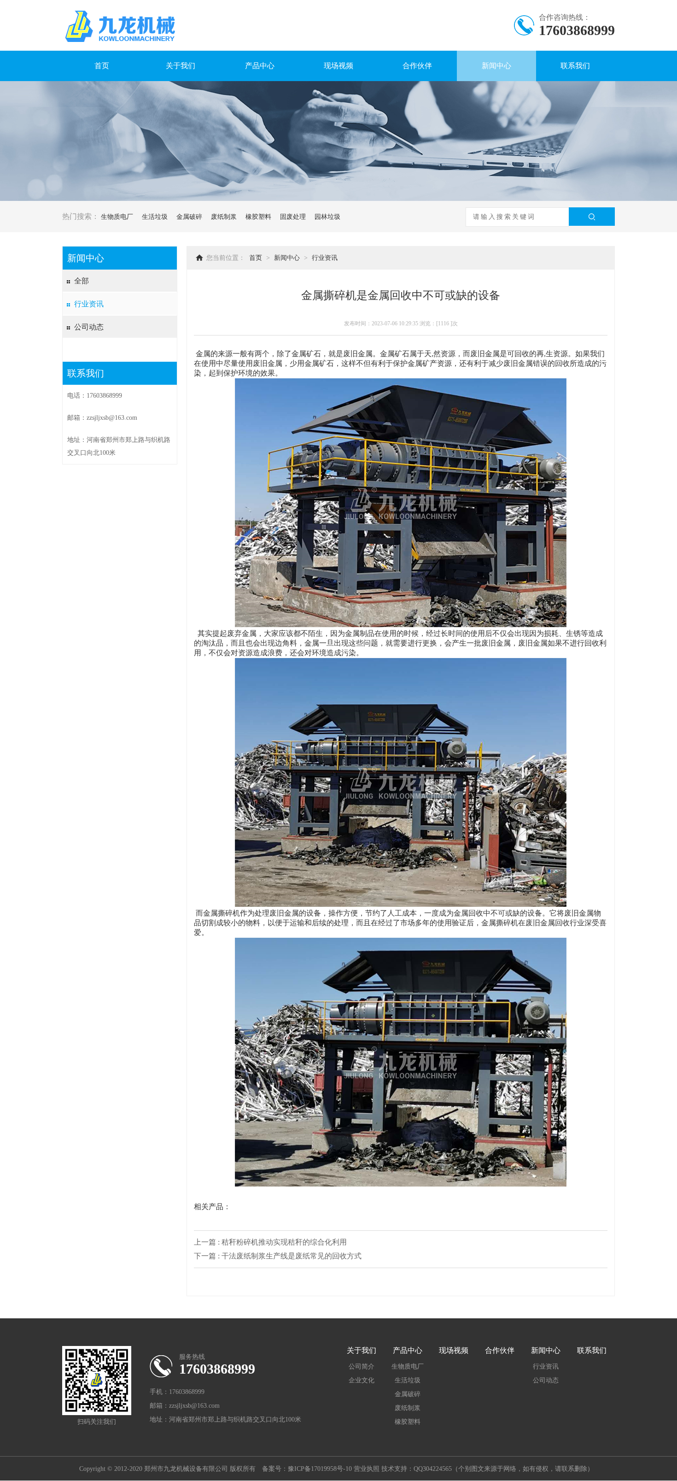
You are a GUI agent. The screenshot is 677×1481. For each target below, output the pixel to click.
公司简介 (361, 1366)
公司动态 (89, 327)
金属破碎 (189, 216)
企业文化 (361, 1380)
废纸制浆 (224, 216)
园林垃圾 (327, 216)
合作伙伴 (417, 66)
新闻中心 (496, 66)
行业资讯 (89, 304)
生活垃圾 (155, 216)
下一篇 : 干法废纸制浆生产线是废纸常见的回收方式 (278, 1256)
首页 (101, 66)
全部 (81, 281)
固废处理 (293, 216)
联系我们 (575, 66)
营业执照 (366, 1468)
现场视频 (338, 66)
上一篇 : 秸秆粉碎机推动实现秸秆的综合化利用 (270, 1242)
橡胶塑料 (258, 216)
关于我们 (180, 66)
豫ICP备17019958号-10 (320, 1468)
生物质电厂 (117, 216)
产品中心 (259, 66)
